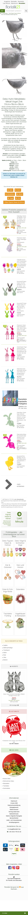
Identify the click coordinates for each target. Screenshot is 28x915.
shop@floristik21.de (14, 829)
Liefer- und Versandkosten (14, 820)
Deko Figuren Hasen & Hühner (15, 13)
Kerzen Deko (6, 778)
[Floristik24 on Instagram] (14, 868)
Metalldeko (10, 194)
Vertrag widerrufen (14, 811)
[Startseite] (0, 13)
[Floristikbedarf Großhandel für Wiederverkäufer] (14, 6)
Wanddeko (6, 783)
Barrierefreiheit (14, 818)
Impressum (14, 801)
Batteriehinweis (14, 814)
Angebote (14, 666)
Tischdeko (6, 786)
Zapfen (5, 645)
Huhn (18, 190)
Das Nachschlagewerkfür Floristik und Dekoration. (14, 879)
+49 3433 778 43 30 (15, 831)
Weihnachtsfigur (8, 647)
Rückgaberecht (14, 807)
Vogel (11, 198)
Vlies (4, 657)
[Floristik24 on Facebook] (10, 868)
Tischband (6, 650)
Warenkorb (14, 3)
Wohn (5, 652)
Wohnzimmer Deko (8, 781)
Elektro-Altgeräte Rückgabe (14, 816)
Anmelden (22, 3)
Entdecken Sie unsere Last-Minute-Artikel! (14, 742)
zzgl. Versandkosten (19, 499)
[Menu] (2, 10)
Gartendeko (6, 788)
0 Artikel (4, 913)
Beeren (5, 660)
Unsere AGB (14, 803)
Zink (18, 198)
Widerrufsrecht (14, 809)
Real (4, 655)
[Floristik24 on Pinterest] (18, 868)
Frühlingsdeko (5, 13)
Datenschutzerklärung (14, 805)
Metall (20, 194)
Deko (11, 190)
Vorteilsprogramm (14, 822)
